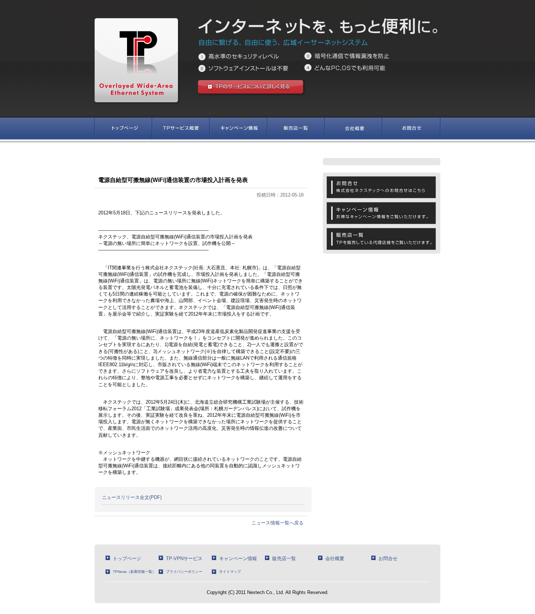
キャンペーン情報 (238, 558)
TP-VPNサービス (184, 558)
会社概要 (334, 558)
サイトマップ (230, 572)
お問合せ (388, 558)
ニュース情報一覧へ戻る (277, 523)
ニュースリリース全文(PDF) (132, 497)
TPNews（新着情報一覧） (134, 572)
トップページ (127, 558)
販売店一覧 (284, 558)
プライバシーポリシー (184, 572)
